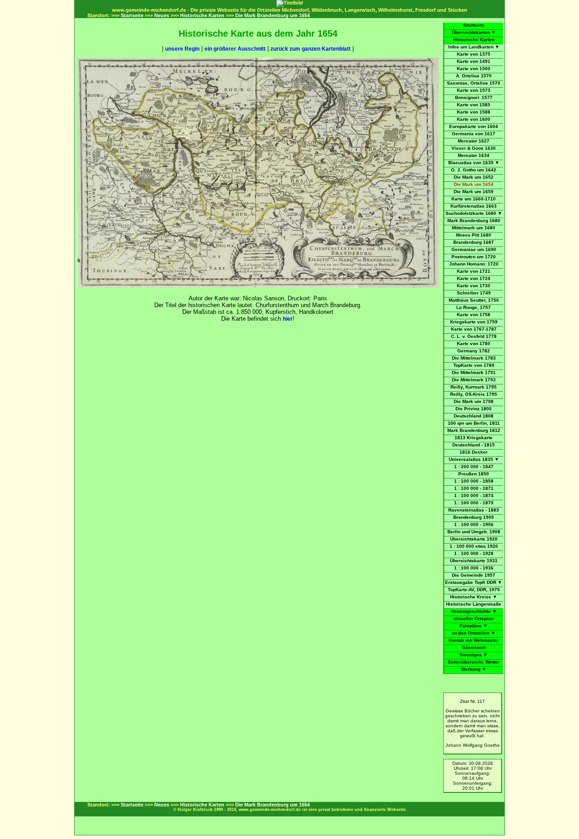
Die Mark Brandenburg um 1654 (272, 15)
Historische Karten (202, 15)
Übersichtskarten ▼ (474, 32)
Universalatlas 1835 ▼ (474, 459)
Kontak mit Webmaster (473, 640)
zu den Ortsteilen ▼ (473, 632)
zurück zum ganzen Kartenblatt (311, 49)
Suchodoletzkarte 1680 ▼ (474, 213)
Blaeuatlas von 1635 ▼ (473, 162)
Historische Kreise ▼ (473, 596)
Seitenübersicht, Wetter (473, 661)
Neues (161, 15)
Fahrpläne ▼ (474, 625)
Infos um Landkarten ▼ (473, 46)
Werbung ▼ (473, 669)
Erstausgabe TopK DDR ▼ (473, 582)
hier (288, 319)
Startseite (132, 15)
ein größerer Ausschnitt (235, 49)
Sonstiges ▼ (474, 654)
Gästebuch (474, 647)
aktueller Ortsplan (474, 618)
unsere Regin (182, 49)
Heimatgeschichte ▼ (474, 611)
